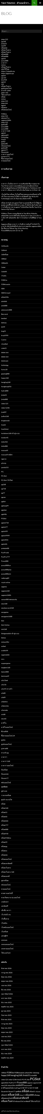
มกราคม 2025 (6, 1049)
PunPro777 (5, 557)
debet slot (4, 352)
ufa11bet (4, 680)
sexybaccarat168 (7, 608)
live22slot (4, 429)
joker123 (4, 39)
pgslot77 (4, 150)
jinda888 (4, 399)
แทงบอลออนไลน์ (7, 944)
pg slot (3, 78)
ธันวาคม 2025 (6, 1002)
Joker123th (5, 408)
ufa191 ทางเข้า (6, 689)
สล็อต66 (4, 48)
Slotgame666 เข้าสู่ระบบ (10, 633)
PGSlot (3, 518)
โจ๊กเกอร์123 (5, 95)
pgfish (3, 501)
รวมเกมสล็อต (6, 795)
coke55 (4, 348)
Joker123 (4, 404)
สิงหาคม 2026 (6, 968)
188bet (3, 259)
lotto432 (4, 442)
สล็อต (3, 97)
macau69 (4, 450)
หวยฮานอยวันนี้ (7, 893)
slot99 (3, 46)
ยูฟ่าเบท (4, 791)
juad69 (3, 412)
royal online (5, 582)
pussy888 (4, 61)
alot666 (4, 301)
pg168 (3, 41)
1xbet (3, 267)
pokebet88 (5, 548)
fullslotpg (4, 137)
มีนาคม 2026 (6, 990)
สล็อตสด (4, 855)
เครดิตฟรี (4, 906)
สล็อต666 (4, 821)
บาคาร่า (4, 63)
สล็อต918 (4, 834)
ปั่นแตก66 (4, 152)
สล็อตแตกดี (5, 876)
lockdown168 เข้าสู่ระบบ (10, 433)
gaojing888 (5, 374)
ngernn (3, 459)
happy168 (5, 378)
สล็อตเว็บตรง (6, 50)
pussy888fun (6, 565)
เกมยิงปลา (5, 902)
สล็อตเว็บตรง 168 (7, 872)
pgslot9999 (5, 536)
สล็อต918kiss (6, 838)
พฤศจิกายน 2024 (7, 1058)
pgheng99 (4, 135)
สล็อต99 (4, 842)
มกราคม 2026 (6, 998)
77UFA (3, 276)
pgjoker (4, 510)
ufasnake (4, 710)
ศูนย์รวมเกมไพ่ (6, 800)
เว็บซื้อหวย (5, 919)
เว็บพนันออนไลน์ (7, 927)
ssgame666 (5, 655)
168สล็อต (4, 254)
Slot (2, 621)
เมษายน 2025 (6, 1036)
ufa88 (3, 693)
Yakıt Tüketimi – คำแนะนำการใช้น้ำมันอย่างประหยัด (16, 3)
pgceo (3, 497)
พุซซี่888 (4, 787)
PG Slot (4, 476)
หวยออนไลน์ (5, 161)
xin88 (3, 714)
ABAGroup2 (5, 293)
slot (2, 84)
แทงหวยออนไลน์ (7, 949)
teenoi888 (5, 672)
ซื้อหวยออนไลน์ (7, 159)
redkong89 (5, 578)
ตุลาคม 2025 (6, 1011)
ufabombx (5, 706)
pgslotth (4, 544)
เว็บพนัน (4, 923)
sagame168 (5, 591)
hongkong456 (6, 386)
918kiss (4, 114)
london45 (4, 438)
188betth (4, 263)
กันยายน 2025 (6, 1015)
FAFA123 (4, 361)
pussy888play (6, 570)
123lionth (4, 246)
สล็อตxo (4, 107)
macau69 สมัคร (7, 455)
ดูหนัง (3, 142)
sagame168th (6, 120)
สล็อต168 (4, 808)
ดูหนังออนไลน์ (6, 88)
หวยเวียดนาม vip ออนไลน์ (10, 897)
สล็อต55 (4, 812)
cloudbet (4, 344)
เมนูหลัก (40, 3)
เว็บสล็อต (4, 932)
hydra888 (4, 391)
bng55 (3, 331)
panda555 (5, 467)
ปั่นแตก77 (4, 778)
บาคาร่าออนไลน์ (7, 154)
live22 (3, 139)
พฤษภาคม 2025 (7, 1032)
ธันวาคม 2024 (6, 1053)
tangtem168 (5, 668)
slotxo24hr (5, 642)
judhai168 (5, 416)
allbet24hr (5, 297)
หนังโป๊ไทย (5, 69)
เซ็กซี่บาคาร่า (6, 910)
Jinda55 (26, 1075)
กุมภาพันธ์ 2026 (7, 994)
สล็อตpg (4, 846)
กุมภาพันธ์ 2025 (7, 1045)
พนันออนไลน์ (6, 783)
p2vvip (3, 463)
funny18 (4, 369)
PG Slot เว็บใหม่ (7, 480)
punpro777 (5, 156)
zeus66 (3, 719)
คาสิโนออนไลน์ (7, 727)
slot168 (4, 629)
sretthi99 (4, 650)
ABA (3, 289)
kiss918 (4, 80)
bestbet (4, 318)
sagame (4, 587)
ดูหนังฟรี (4, 124)
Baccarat (4, 314)
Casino (3, 340)
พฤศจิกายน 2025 (7, 1007)
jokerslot (4, 103)
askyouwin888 (6, 310)
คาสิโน (3, 723)
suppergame (5, 663)
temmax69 (5, 676)
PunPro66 (5, 553)
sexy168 (4, 604)
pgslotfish (4, 540)
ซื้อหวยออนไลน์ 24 (8, 736)
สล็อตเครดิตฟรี (6, 863)
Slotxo (3, 638)
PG (2, 472)
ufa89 (3, 697)
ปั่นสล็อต (4, 770)
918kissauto (5, 284)
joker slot (4, 93)
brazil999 (4, 335)
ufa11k (3, 685)
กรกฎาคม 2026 (6, 973)
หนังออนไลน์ (6, 146)
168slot (4, 250)
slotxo (3, 65)
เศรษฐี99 (4, 936)
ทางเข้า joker (6, 90)
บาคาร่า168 (5, 131)
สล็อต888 (4, 54)
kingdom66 (5, 421)
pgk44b (4, 514)
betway (4, 323)
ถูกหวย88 (4, 748)
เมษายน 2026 (6, 985)
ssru (2, 659)
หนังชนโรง (5, 118)
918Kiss (4, 280)
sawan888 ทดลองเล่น (9, 599)
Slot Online (5, 625)
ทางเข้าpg (5, 753)
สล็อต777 (4, 825)
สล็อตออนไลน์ (6, 110)
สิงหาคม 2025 (6, 1019)
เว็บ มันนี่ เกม (6, 915)
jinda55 (4, 44)
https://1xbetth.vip (8, 71)
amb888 (4, 306)
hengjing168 (5, 382)
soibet (3, 646)
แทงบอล (4, 940)
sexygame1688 (6, 616)
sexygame (4, 612)
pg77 (3, 493)
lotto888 (4, 446)
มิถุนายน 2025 (6, 1028)
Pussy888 (4, 561)
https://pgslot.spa (7, 73)
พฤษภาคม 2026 (7, 981)
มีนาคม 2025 (6, 1041)
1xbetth (4, 272)
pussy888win (6, 574)
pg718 (3, 489)
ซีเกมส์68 (4, 731)
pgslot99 (4, 531)
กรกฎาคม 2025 (6, 1024)
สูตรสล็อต (4, 880)
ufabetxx (4, 702)
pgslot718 (5, 523)
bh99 (3, 327)
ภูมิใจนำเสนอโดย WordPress (10, 1111)
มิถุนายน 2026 (6, 977)
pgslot (3, 58)
